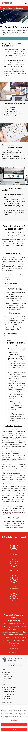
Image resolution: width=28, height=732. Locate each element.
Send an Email (7, 674)
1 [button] (10, 648)
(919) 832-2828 (14, 589)
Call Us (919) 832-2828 (9, 672)
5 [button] (17, 648)
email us (9, 512)
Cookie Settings (14, 720)
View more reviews (14, 652)
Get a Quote (14, 570)
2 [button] (12, 648)
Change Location (12, 664)
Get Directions (14, 605)
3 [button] (14, 648)
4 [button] (15, 648)
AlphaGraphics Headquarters (15, 665)
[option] (14, 633)
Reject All (14, 725)
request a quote (16, 512)
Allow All (14, 729)
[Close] (26, 707)
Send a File (14, 554)
